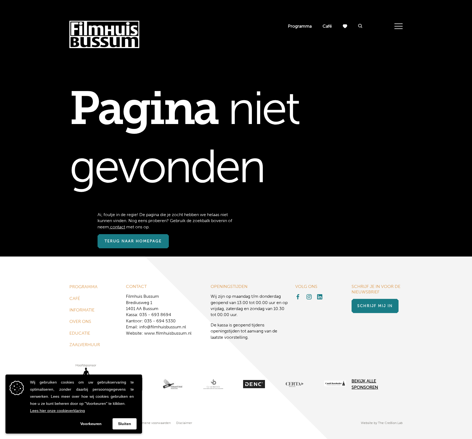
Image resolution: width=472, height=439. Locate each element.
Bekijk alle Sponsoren (365, 384)
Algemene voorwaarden (153, 423)
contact (117, 226)
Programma (300, 26)
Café (327, 26)
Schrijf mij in (375, 306)
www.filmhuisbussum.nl (167, 333)
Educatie (79, 333)
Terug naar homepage (133, 241)
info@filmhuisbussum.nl (162, 326)
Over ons (80, 321)
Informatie (82, 310)
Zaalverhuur (84, 344)
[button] (360, 26)
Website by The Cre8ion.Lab (382, 423)
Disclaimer (184, 423)
